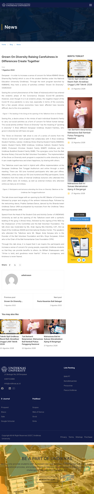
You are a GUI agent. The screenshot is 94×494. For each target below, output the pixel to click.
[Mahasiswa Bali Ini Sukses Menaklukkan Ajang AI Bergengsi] (55, 326)
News (19, 44)
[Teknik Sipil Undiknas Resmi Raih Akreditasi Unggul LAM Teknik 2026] (11, 326)
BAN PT (67, 376)
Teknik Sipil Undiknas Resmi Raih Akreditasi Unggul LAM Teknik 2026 (80, 82)
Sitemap (79, 437)
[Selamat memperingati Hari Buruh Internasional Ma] (83, 209)
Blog (11, 44)
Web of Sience (38, 412)
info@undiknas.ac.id (12, 383)
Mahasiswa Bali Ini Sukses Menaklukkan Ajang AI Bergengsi (53, 339)
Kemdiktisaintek (70, 381)
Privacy (63, 437)
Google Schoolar (8, 421)
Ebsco (3, 412)
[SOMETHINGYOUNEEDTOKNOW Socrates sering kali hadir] (76, 205)
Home (4, 44)
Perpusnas (68, 385)
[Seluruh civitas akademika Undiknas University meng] (70, 209)
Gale (3, 416)
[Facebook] (9, 265)
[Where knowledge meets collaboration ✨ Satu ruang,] (70, 201)
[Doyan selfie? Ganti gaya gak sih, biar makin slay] (89, 201)
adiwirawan (26, 275)
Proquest (5, 407)
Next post (58, 297)
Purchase (88, 437)
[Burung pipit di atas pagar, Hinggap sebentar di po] (89, 209)
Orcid (34, 416)
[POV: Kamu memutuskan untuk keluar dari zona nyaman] (83, 201)
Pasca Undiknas (70, 390)
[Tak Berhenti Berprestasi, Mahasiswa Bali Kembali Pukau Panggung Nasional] (33, 326)
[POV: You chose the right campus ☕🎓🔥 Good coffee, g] (89, 205)
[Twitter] (15, 265)
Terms (71, 437)
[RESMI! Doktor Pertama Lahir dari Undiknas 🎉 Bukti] (76, 201)
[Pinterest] (20, 265)
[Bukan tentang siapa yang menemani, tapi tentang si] (70, 205)
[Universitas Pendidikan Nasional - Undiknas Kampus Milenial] (16, 5)
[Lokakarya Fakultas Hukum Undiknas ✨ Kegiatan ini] (83, 205)
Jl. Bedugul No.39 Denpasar (15, 374)
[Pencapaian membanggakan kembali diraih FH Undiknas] (76, 209)
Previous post (9, 297)
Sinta (34, 421)
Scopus (35, 407)
